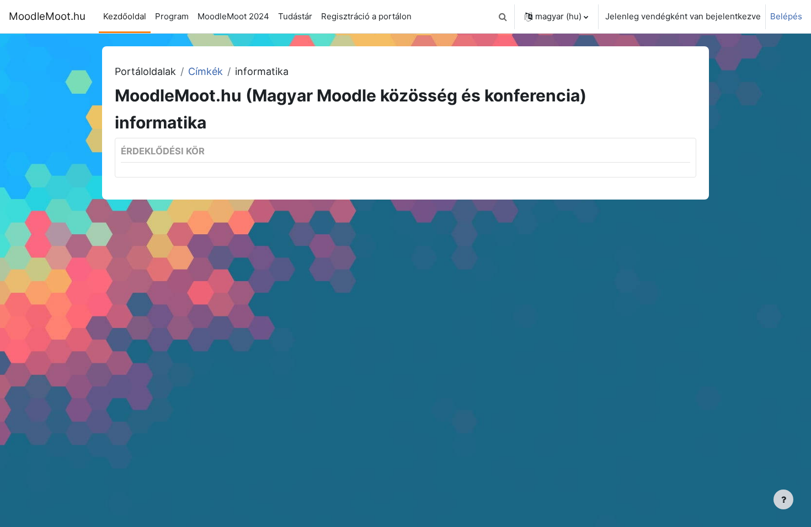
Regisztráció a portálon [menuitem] (366, 16)
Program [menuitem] (172, 16)
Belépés (786, 16)
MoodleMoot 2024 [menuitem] (233, 16)
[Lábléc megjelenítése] (783, 499)
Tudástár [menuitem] (295, 16)
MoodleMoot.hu (47, 16)
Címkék (205, 71)
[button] (502, 16)
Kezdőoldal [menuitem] (124, 16)
